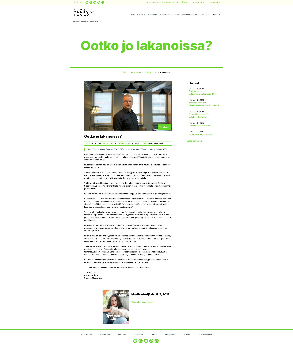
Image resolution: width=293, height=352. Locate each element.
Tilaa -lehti (170, 2)
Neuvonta (164, 14)
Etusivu (124, 72)
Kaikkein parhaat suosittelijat (201, 125)
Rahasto (206, 14)
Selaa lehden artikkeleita (141, 302)
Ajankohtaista (138, 14)
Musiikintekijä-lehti (191, 14)
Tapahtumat (152, 14)
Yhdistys (216, 14)
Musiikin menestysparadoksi (201, 134)
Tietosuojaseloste (204, 334)
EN (75, 2)
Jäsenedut (175, 14)
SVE (80, 2)
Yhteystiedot (150, 2)
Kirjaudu (215, 2)
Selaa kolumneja (194, 141)
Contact (158, 2)
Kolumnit (148, 72)
